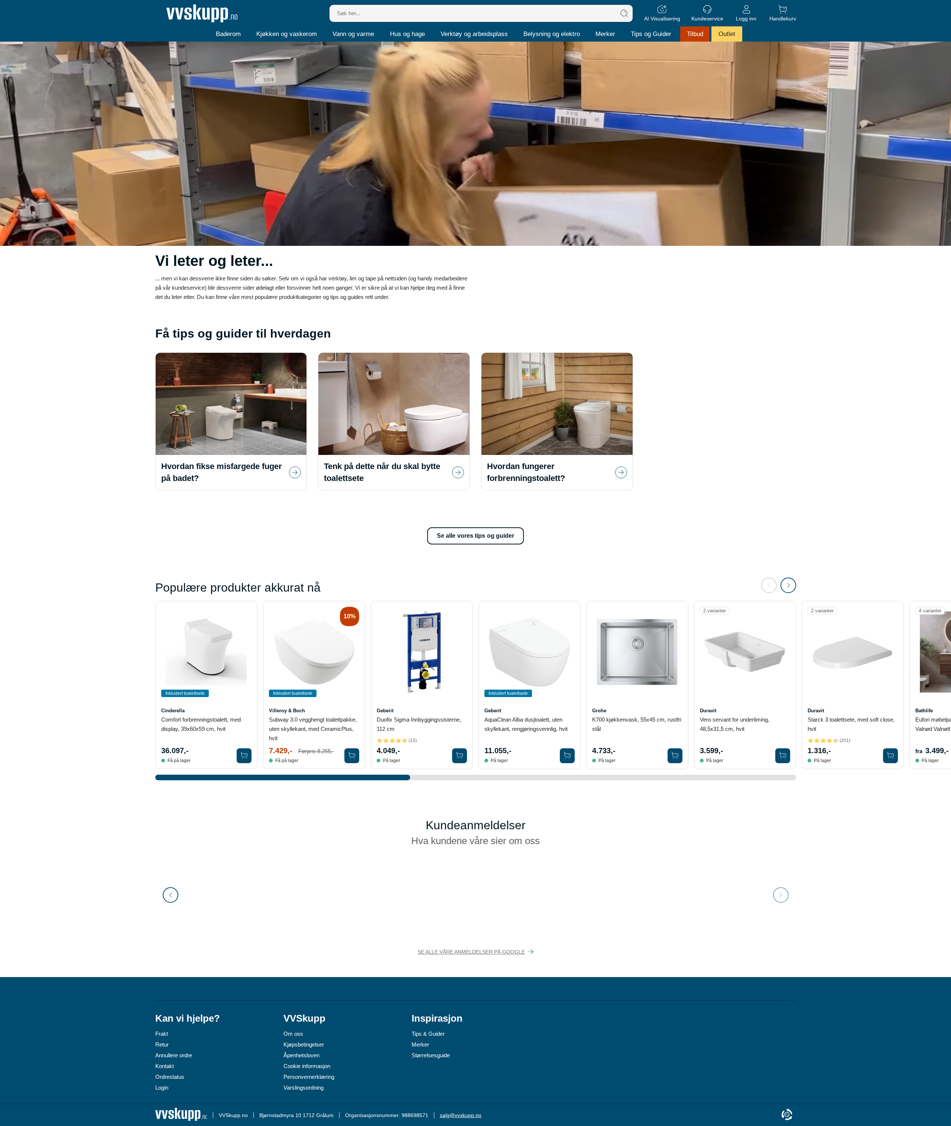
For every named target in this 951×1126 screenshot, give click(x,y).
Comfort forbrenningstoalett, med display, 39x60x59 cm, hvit (201, 724)
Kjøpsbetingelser (303, 1044)
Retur (162, 1044)
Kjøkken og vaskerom (286, 34)
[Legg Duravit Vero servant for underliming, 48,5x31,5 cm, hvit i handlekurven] (782, 755)
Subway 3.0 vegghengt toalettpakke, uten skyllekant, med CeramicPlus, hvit (313, 728)
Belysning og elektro (551, 34)
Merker (605, 34)
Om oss (293, 1034)
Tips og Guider (651, 34)
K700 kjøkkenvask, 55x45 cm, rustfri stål (636, 724)
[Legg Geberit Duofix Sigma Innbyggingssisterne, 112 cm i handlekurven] (459, 755)
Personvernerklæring (308, 1077)
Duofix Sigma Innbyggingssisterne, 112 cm (419, 724)
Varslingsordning (303, 1087)
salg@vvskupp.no (460, 1115)
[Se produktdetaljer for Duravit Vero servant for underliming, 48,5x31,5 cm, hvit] (745, 652)
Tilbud (695, 34)
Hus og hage (407, 34)
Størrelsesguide (431, 1055)
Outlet (726, 34)
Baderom (228, 34)
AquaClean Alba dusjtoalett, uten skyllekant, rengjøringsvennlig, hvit (526, 724)
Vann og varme (353, 34)
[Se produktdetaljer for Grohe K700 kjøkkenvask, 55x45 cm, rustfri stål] (637, 652)
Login (161, 1087)
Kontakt (164, 1066)
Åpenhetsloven (301, 1055)
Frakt (161, 1034)
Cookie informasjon (306, 1066)
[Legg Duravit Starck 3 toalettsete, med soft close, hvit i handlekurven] (890, 755)
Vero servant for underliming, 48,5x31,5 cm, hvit (734, 724)
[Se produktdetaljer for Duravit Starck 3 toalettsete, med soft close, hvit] (852, 652)
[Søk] (624, 13)
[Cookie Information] (786, 1115)
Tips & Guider (428, 1034)
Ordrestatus (169, 1077)
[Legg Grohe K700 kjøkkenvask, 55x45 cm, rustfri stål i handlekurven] (675, 755)
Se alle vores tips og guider (476, 536)
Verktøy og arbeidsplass (474, 34)
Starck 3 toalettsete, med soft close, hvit (851, 724)
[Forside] (201, 13)
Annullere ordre (173, 1055)
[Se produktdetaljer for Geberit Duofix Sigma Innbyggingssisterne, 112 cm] (422, 652)
